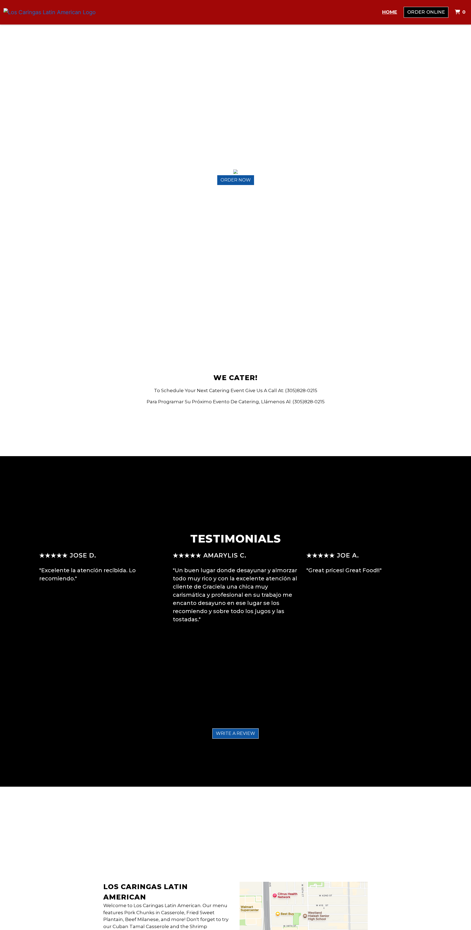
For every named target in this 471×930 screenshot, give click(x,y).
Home (389, 12)
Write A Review (235, 733)
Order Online (426, 12)
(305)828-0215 (301, 390)
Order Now (236, 180)
